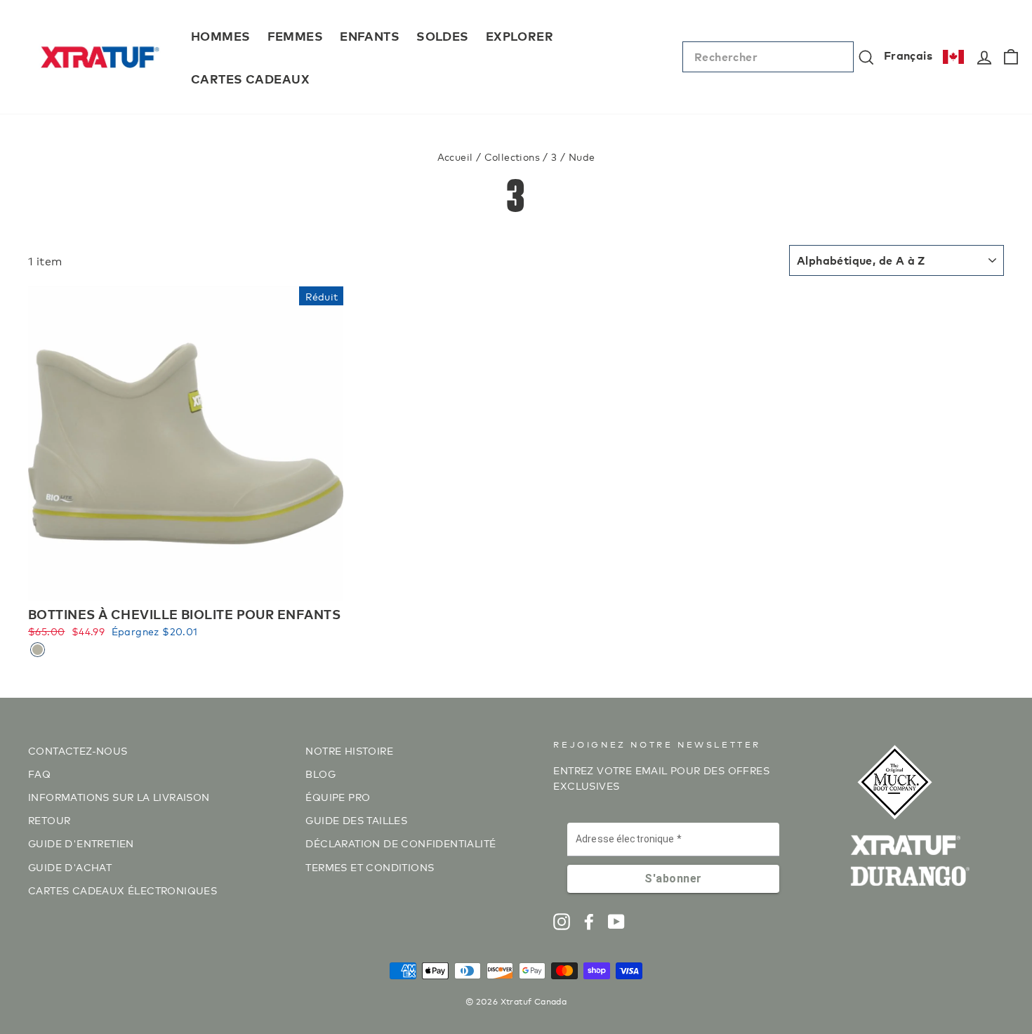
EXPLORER (519, 35)
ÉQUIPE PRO (337, 796)
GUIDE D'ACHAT (70, 866)
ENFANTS (369, 35)
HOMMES (221, 35)
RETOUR (49, 819)
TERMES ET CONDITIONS (369, 866)
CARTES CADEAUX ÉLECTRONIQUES (122, 889)
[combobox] (768, 56)
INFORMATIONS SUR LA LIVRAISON (119, 796)
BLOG (320, 773)
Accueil (455, 156)
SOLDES (442, 35)
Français (908, 54)
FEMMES (295, 35)
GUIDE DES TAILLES (356, 819)
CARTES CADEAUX (250, 78)
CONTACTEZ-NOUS (78, 750)
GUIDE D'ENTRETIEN (81, 842)
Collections (512, 156)
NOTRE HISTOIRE (349, 750)
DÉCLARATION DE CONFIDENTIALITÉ (400, 842)
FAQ (39, 773)
